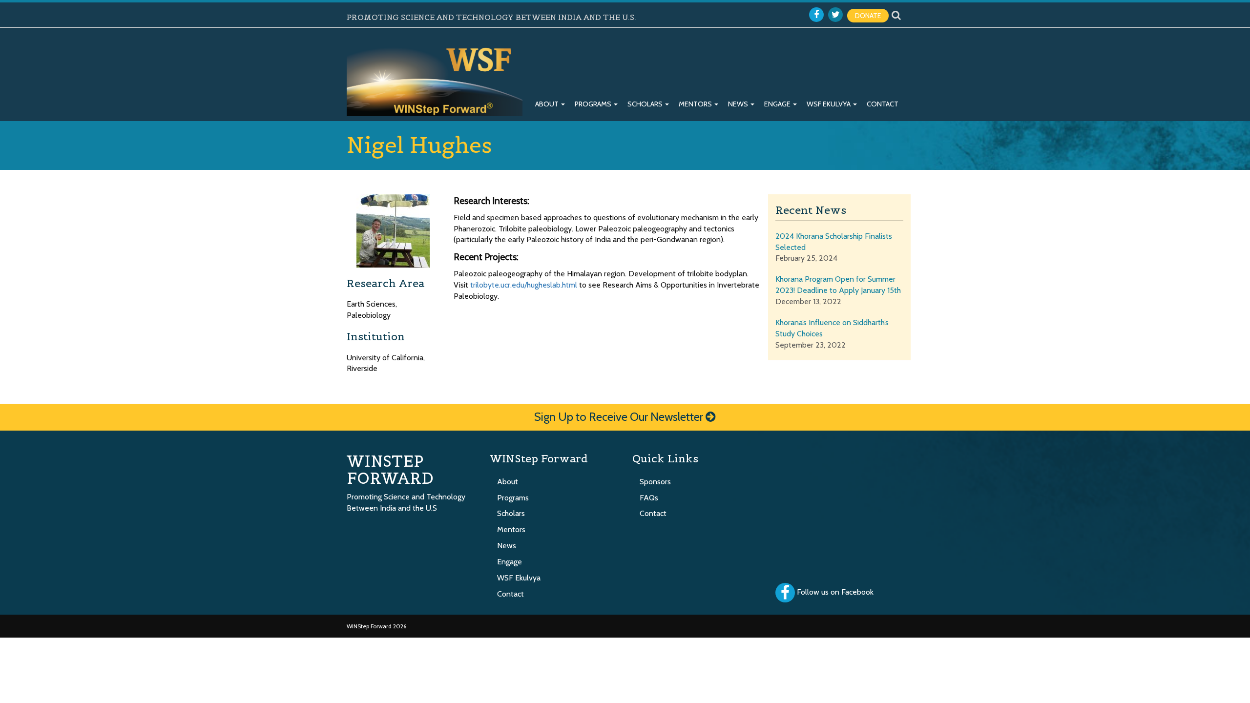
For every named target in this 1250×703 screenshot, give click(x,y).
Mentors (696, 104)
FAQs (649, 497)
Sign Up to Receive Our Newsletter (620, 417)
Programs (594, 104)
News (739, 104)
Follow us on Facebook (835, 592)
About (547, 104)
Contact (882, 104)
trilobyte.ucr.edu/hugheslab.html (523, 284)
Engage (778, 104)
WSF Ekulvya (829, 104)
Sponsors (655, 481)
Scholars (645, 104)
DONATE (868, 15)
